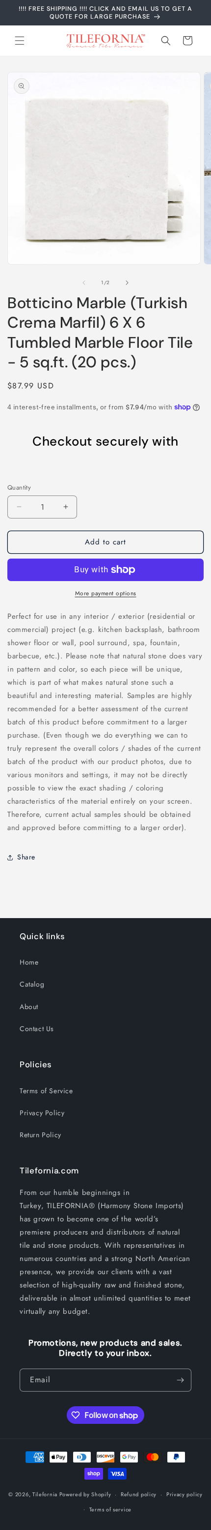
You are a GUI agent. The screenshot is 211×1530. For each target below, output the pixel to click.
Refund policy (139, 1494)
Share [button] (26, 857)
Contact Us (37, 1029)
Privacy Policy (42, 1113)
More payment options (105, 593)
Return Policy (40, 1135)
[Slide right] (127, 282)
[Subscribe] (180, 1380)
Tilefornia (44, 1494)
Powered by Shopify (85, 1494)
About (29, 1007)
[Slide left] (84, 282)
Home (29, 962)
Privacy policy (184, 1494)
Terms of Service (46, 1091)
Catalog (32, 984)
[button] (19, 40)
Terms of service (110, 1509)
